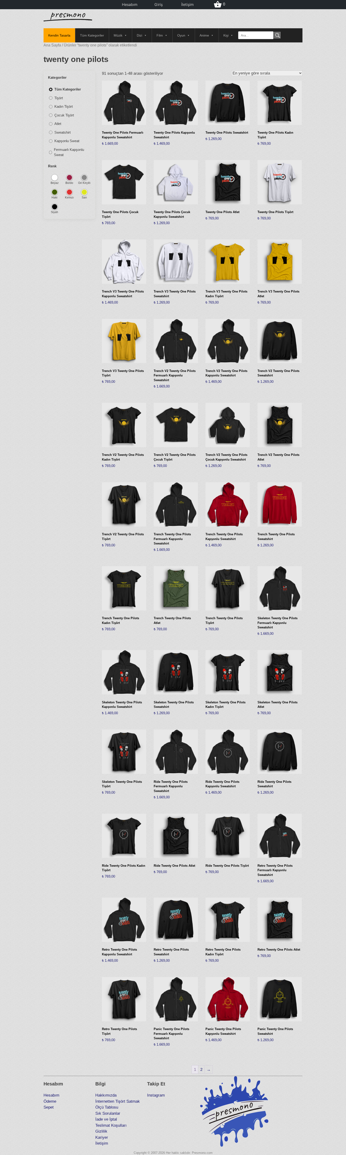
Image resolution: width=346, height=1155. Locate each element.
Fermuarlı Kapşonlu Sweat (69, 152)
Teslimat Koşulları (111, 1125)
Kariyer (101, 1137)
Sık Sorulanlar (107, 1113)
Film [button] (160, 35)
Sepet (49, 1107)
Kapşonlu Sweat (66, 141)
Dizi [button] (139, 35)
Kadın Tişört (63, 107)
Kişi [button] (226, 35)
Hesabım (129, 4)
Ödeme (50, 1101)
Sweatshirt (62, 132)
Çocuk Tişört (64, 115)
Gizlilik (101, 1131)
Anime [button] (204, 35)
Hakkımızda (106, 1095)
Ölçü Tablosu (106, 1107)
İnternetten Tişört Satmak (117, 1101)
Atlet (57, 124)
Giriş (158, 4)
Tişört (58, 98)
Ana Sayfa (52, 45)
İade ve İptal (106, 1119)
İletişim (187, 4)
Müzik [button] (118, 35)
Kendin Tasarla (59, 35)
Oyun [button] (181, 35)
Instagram (156, 1095)
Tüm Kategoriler (92, 35)
